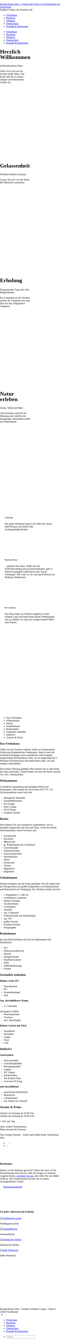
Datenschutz (12, 23)
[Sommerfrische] (8, 1229)
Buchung (10, 18)
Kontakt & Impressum (17, 26)
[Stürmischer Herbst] (10, 1239)
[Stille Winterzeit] (9, 1250)
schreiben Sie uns (25, 1176)
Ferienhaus (11, 15)
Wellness (10, 20)
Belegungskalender (12, 1187)
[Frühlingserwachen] (10, 1218)
